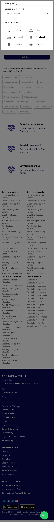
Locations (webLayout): (14, 9)
